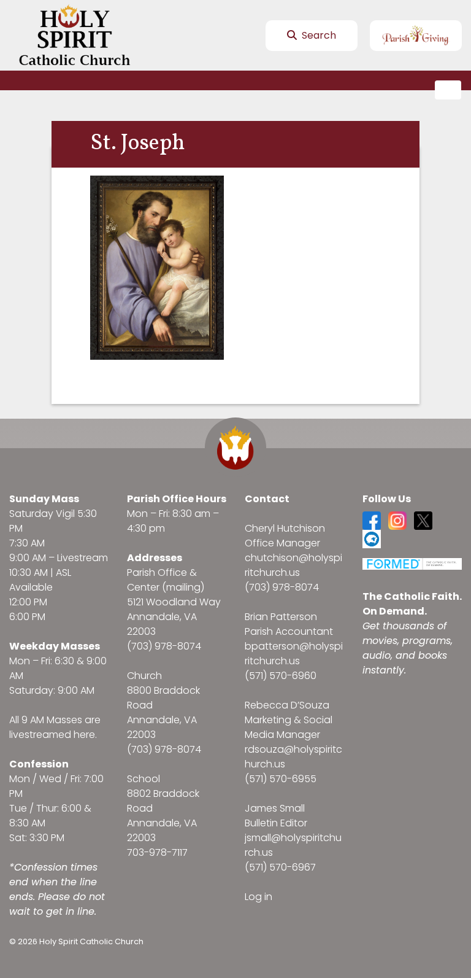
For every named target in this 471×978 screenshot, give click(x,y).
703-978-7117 (157, 852)
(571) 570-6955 (280, 779)
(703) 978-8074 (164, 646)
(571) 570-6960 (280, 676)
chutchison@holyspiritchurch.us (293, 565)
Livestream (82, 558)
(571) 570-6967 (280, 867)
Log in (258, 897)
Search (317, 35)
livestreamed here (52, 735)
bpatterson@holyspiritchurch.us (294, 653)
